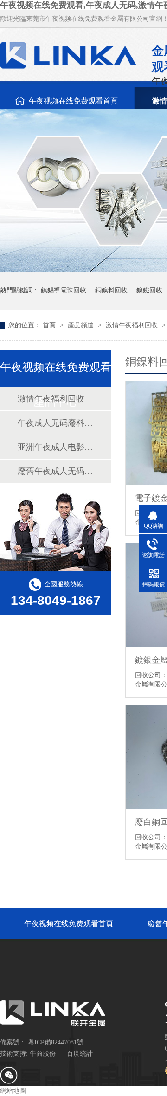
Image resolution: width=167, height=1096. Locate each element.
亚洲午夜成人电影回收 (55, 447)
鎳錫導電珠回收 (63, 290)
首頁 (50, 325)
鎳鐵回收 (149, 290)
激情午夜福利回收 (133, 325)
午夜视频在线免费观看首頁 (73, 101)
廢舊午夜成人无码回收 (55, 471)
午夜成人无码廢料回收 (55, 423)
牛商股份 (43, 1053)
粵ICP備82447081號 (56, 1042)
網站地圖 (13, 1090)
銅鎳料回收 (111, 290)
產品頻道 (82, 325)
